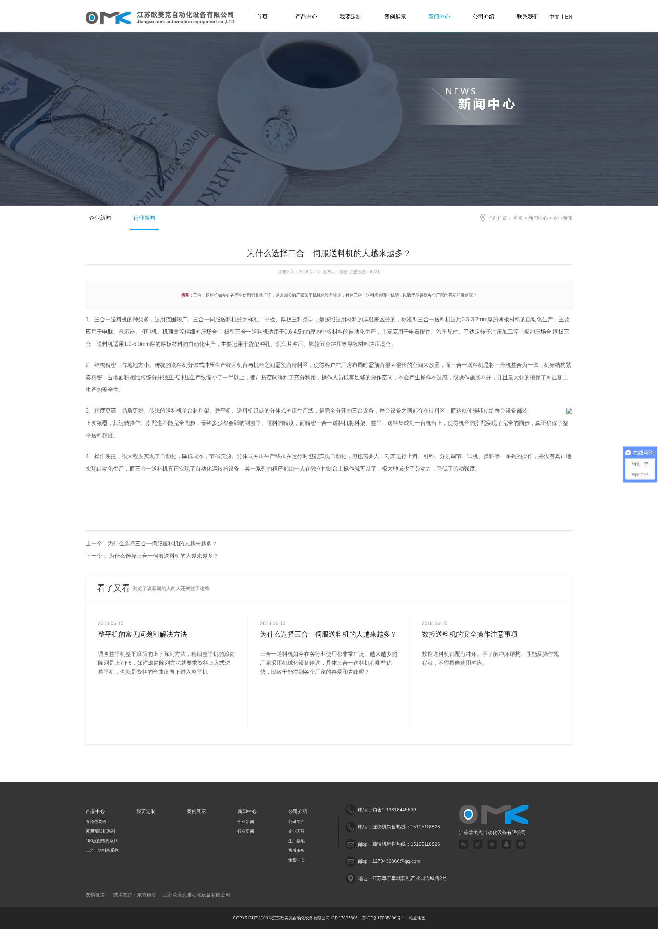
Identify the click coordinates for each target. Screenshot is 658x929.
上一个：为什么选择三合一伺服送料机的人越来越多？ (151, 543)
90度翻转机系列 (100, 831)
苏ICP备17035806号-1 (383, 918)
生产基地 (296, 840)
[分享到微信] (463, 844)
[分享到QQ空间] (492, 844)
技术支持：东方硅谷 (134, 894)
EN (568, 17)
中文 (554, 17)
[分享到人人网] (520, 844)
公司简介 (296, 821)
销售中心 (296, 860)
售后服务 (296, 850)
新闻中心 (439, 17)
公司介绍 (484, 17)
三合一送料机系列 (102, 850)
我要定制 (351, 17)
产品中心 (306, 17)
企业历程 (296, 831)
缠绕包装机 (96, 821)
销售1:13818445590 (394, 809)
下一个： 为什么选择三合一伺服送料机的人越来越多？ (152, 556)
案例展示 (395, 17)
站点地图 (417, 918)
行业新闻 (144, 218)
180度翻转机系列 (102, 840)
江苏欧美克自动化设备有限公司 (196, 894)
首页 (262, 17)
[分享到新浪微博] (477, 844)
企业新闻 (100, 218)
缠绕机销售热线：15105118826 (406, 826)
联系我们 (528, 17)
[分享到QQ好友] (506, 844)
